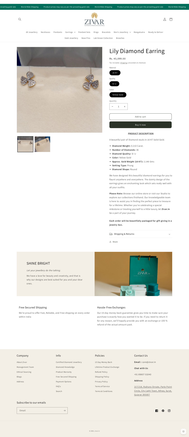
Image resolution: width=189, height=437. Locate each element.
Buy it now (140, 124)
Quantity (113, 101)
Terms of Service (102, 386)
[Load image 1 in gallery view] (25, 144)
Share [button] (115, 241)
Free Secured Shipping (66, 376)
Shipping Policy (102, 376)
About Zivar (22, 362)
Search (59, 391)
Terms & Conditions (103, 391)
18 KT (115, 72)
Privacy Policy (101, 381)
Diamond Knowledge (65, 367)
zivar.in (97, 431)
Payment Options (63, 381)
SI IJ (114, 83)
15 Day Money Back (103, 362)
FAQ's (58, 386)
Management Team (25, 367)
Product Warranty (64, 372)
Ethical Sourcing (24, 372)
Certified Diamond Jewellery (69, 362)
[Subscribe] (64, 410)
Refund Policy (101, 372)
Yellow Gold (117, 94)
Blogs (19, 376)
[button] (20, 19)
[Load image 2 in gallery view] (42, 144)
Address (20, 381)
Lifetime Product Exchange (107, 367)
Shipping (123, 63)
